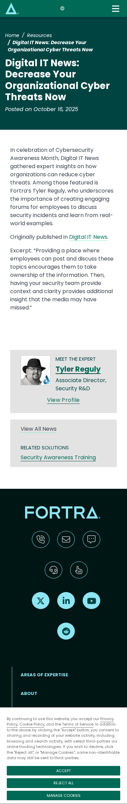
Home (12, 35)
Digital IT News (88, 237)
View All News (39, 429)
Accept (63, 770)
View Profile (63, 400)
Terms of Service (77, 724)
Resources (39, 35)
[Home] (12, 8)
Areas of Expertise (44, 675)
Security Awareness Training (58, 457)
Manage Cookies (64, 795)
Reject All (64, 783)
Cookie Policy (31, 724)
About (29, 693)
